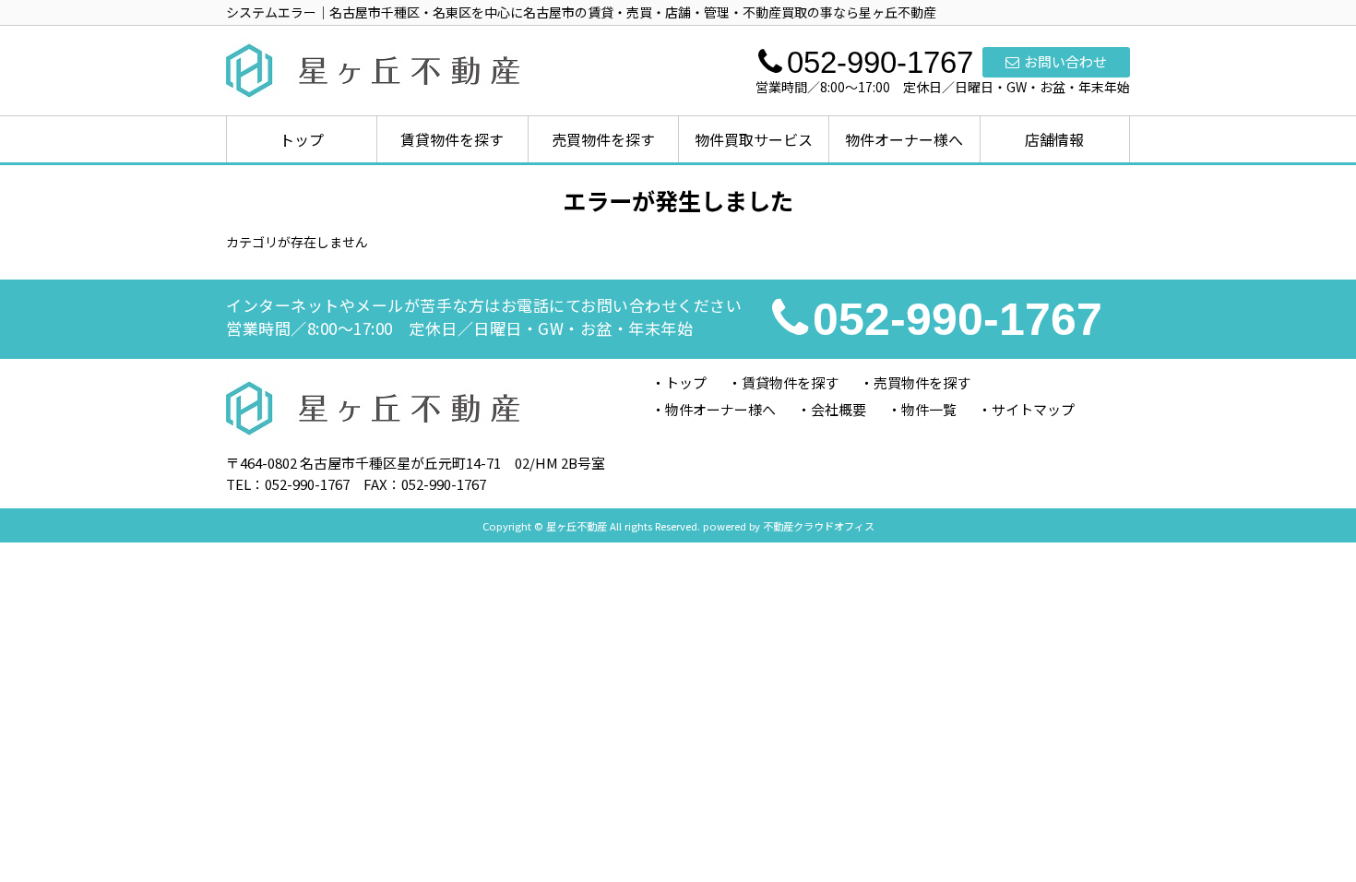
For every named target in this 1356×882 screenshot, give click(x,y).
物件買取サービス (754, 139)
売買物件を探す (603, 139)
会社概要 (838, 409)
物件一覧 (929, 409)
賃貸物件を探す (452, 139)
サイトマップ (1033, 409)
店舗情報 (1054, 139)
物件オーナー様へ (904, 139)
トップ (302, 139)
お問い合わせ (1065, 61)
